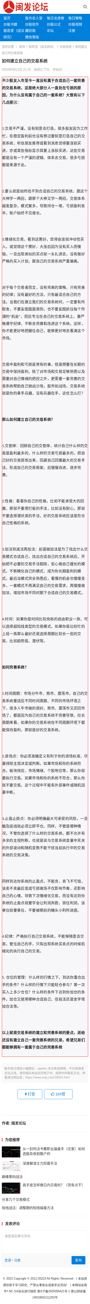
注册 (71, 30)
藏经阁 (30, 30)
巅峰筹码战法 (12, 1177)
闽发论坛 (18, 1123)
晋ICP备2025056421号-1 (54, 1291)
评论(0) (57, 69)
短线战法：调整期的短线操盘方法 (28, 1208)
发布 (78, 1260)
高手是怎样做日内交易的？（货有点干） (54, 1185)
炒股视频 (75, 24)
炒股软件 (32, 24)
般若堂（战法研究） (42, 46)
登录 (8, 1260)
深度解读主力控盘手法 (40, 1163)
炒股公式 (54, 24)
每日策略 (75, 18)
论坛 (50, 30)
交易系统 (66, 46)
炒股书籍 (10, 24)
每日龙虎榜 (55, 18)
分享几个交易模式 (16, 1199)
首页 (6, 18)
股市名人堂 (33, 18)
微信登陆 (32, 37)
